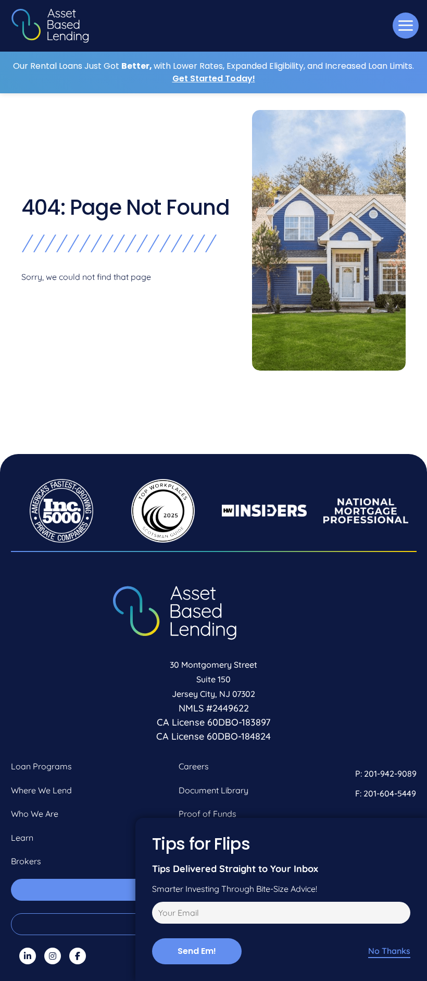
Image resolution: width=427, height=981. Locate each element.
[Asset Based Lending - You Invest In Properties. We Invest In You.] (50, 26)
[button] (406, 26)
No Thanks (389, 951)
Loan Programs (41, 766)
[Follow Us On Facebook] (77, 956)
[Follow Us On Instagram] (52, 956)
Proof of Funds (207, 813)
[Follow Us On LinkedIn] (27, 956)
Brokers (26, 861)
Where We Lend (41, 790)
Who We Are (34, 813)
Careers (194, 766)
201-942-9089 (390, 773)
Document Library (213, 790)
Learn (22, 837)
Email (160, 914)
